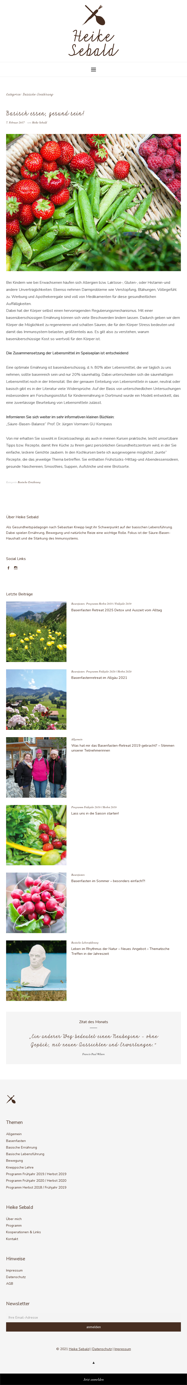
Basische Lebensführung (85, 942)
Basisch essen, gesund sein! (45, 114)
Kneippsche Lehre (20, 1167)
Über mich (14, 1219)
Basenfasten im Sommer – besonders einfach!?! (108, 880)
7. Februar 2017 (15, 122)
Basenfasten (78, 603)
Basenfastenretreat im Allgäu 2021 (99, 677)
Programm (14, 1225)
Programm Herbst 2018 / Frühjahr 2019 (108, 603)
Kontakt (12, 1239)
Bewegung (14, 1160)
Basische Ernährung (29, 482)
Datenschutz (16, 1277)
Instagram (16, 569)
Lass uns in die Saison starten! (95, 813)
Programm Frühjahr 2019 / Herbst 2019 (94, 807)
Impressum (14, 1270)
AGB (9, 1283)
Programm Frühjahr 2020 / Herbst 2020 (108, 671)
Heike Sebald (39, 122)
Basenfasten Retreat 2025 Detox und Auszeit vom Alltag (116, 610)
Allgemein (77, 739)
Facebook (9, 569)
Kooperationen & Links (23, 1232)
